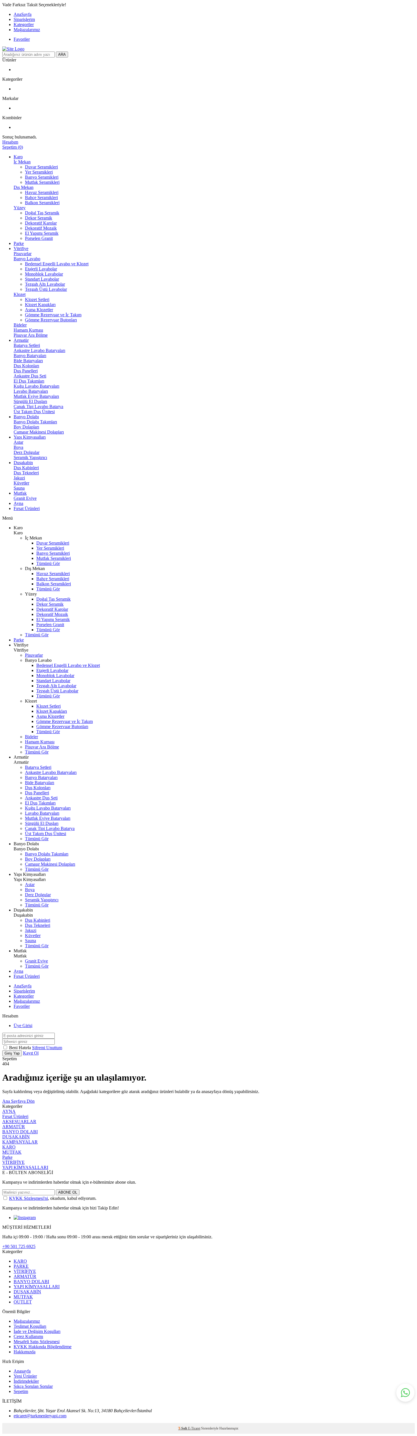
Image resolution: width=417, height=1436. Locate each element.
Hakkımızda (24, 1351)
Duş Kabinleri (26, 467)
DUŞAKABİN (16, 1136)
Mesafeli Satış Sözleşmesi (37, 1341)
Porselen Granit (39, 238)
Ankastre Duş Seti (30, 376)
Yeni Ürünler (25, 1376)
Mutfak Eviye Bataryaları (36, 396)
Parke (19, 243)
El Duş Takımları (29, 381)
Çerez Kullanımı (28, 1336)
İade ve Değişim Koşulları (37, 1331)
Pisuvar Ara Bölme (31, 335)
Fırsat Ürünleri (27, 508)
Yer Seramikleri (39, 172)
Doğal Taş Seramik (42, 212)
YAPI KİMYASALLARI (25, 1167)
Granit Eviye (25, 498)
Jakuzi (19, 477)
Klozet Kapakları (40, 304)
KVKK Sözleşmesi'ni (28, 1198)
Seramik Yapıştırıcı (30, 457)
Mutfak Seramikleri (42, 182)
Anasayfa (22, 1371)
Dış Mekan (23, 187)
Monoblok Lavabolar (44, 274)
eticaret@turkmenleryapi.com (40, 1415)
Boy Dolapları (26, 426)
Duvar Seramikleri (41, 167)
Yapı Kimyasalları (30, 437)
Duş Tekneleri (26, 472)
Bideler (20, 325)
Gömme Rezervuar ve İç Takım (53, 314)
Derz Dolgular (26, 452)
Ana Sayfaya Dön (18, 1101)
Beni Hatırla (20, 1047)
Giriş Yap (12, 1053)
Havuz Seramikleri (41, 192)
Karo (18, 156)
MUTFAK (12, 1152)
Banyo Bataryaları (30, 355)
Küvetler (21, 483)
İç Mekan (22, 161)
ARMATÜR (13, 1126)
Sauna (19, 488)
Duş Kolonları (26, 365)
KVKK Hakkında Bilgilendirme (42, 1346)
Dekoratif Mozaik (41, 228)
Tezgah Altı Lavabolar (45, 284)
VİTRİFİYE (13, 1162)
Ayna (18, 503)
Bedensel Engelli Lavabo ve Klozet (57, 263)
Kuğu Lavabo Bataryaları (36, 386)
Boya (18, 447)
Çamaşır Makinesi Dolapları (39, 432)
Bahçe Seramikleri (41, 197)
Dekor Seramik (38, 217)
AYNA (9, 1111)
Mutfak (20, 493)
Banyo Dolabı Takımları (35, 421)
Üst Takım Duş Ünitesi (34, 411)
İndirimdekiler (26, 1381)
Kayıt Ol (31, 1053)
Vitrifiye (21, 248)
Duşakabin (23, 462)
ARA (62, 54)
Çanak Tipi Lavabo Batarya (38, 406)
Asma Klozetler (39, 309)
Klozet (20, 294)
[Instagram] (25, 1217)
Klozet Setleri (37, 299)
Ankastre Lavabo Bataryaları (39, 350)
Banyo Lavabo (27, 258)
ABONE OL (67, 1192)
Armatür (21, 340)
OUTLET (23, 1302)
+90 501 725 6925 (18, 1246)
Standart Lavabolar (42, 279)
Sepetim (21, 1391)
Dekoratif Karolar (41, 223)
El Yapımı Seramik (41, 233)
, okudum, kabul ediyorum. (52, 1198)
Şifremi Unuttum (47, 1047)
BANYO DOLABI (20, 1131)
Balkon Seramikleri (42, 202)
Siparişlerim (24, 19)
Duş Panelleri (26, 370)
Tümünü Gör (48, 563)
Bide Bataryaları (28, 360)
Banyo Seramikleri (41, 177)
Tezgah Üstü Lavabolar (46, 289)
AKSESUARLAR (19, 1121)
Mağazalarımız (27, 29)
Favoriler (22, 39)
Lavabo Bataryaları (31, 391)
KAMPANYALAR (20, 1142)
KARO (9, 1147)
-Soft (183, 1428)
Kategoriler (24, 24)
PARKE (21, 1266)
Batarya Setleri (27, 345)
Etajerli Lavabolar (41, 268)
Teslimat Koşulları (30, 1326)
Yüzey (20, 207)
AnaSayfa (22, 14)
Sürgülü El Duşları (30, 401)
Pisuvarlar (22, 253)
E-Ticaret (194, 1428)
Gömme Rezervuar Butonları (51, 319)
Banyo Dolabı (26, 416)
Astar (18, 442)
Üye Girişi (23, 1025)
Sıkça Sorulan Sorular (33, 1386)
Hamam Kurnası (28, 330)
